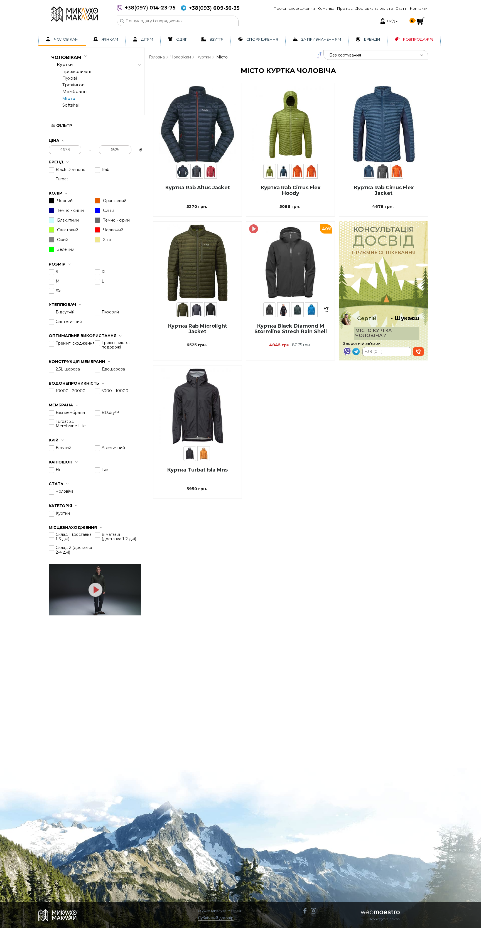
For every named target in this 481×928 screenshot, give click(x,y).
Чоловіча (64, 491)
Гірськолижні (76, 71)
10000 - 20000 (70, 391)
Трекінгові (73, 84)
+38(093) (214, 8)
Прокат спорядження (294, 8)
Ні (58, 469)
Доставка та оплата (374, 8)
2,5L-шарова (68, 369)
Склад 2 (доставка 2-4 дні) (74, 549)
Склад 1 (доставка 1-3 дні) (74, 536)
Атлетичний (113, 447)
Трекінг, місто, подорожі (115, 344)
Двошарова (113, 369)
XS (58, 290)
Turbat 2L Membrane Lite (71, 423)
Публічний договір (216, 918)
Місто (68, 98)
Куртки (63, 513)
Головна (157, 57)
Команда (326, 8)
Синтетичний (69, 321)
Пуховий (110, 312)
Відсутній (65, 312)
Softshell (71, 105)
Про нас (345, 8)
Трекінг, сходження (75, 343)
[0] (420, 21)
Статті (401, 8)
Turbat (62, 179)
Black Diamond (70, 169)
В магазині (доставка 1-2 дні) (119, 536)
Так (105, 469)
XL (104, 271)
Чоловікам (180, 57)
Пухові (69, 78)
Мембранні (74, 91)
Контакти (419, 8)
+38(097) (150, 8)
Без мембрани (70, 412)
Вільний (63, 447)
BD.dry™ (110, 412)
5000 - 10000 (115, 391)
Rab (105, 169)
